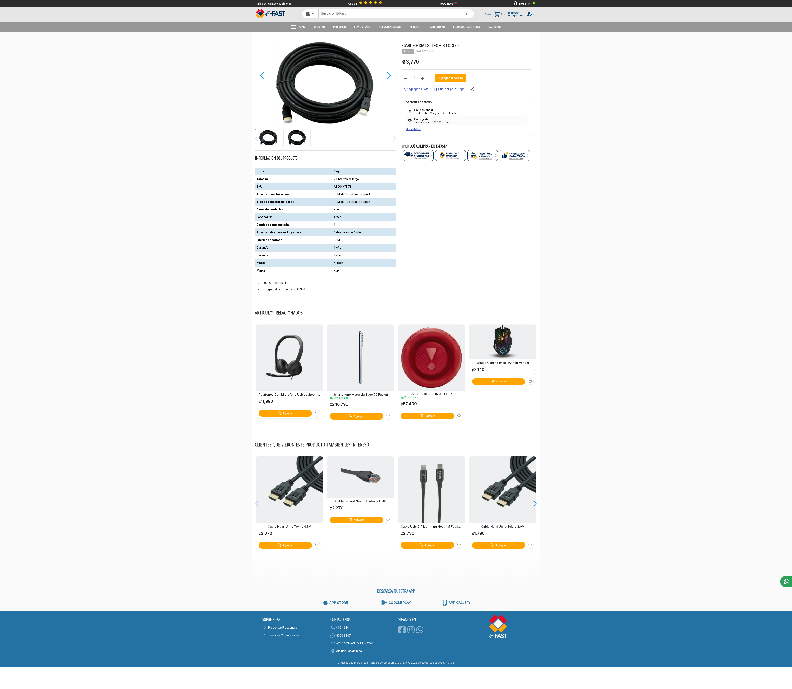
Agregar (285, 413)
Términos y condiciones (283, 635)
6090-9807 (343, 635)
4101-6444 (343, 627)
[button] (532, 372)
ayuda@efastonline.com (354, 643)
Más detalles (413, 129)
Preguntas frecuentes (282, 627)
